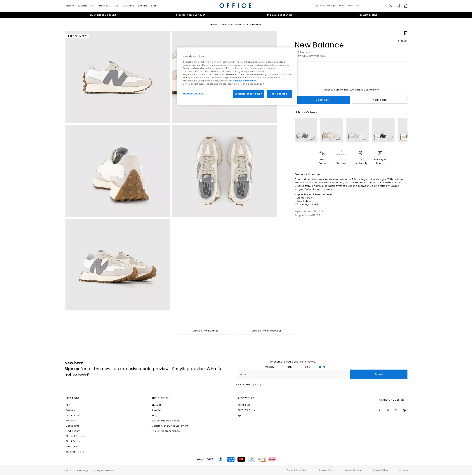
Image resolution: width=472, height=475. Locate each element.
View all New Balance (205, 330)
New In (70, 5)
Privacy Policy (380, 470)
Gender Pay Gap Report (166, 420)
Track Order (73, 415)
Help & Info (72, 398)
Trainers (104, 5)
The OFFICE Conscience (166, 431)
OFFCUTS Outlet (246, 410)
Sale (153, 5)
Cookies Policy (326, 470)
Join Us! (156, 410)
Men (93, 5)
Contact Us (72, 425)
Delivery (70, 410)
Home (213, 24)
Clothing (128, 5)
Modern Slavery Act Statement (170, 425)
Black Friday (73, 441)
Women (82, 5)
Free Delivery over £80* (190, 14)
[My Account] (388, 5)
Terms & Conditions (297, 470)
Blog (154, 415)
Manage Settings (193, 93)
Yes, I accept (279, 93)
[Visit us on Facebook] (380, 410)
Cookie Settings (353, 470)
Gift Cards (72, 446)
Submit (378, 374)
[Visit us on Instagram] (396, 410)
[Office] (236, 5)
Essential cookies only (248, 93)
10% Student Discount (102, 14)
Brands (142, 5)
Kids (116, 5)
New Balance (319, 45)
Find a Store (73, 431)
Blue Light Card (75, 451)
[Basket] (403, 5)
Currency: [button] (389, 399)
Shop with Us (245, 398)
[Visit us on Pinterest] (388, 410)
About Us (157, 405)
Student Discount (76, 436)
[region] (237, 76)
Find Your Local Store (279, 14)
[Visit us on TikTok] (405, 410)
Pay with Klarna (368, 14)
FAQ (68, 405)
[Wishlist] (396, 5)
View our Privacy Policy (248, 384)
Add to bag (380, 99)
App (239, 415)
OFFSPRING (243, 405)
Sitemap (404, 470)
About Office (160, 398)
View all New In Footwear (266, 330)
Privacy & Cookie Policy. (243, 80)
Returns (70, 420)
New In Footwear (232, 24)
